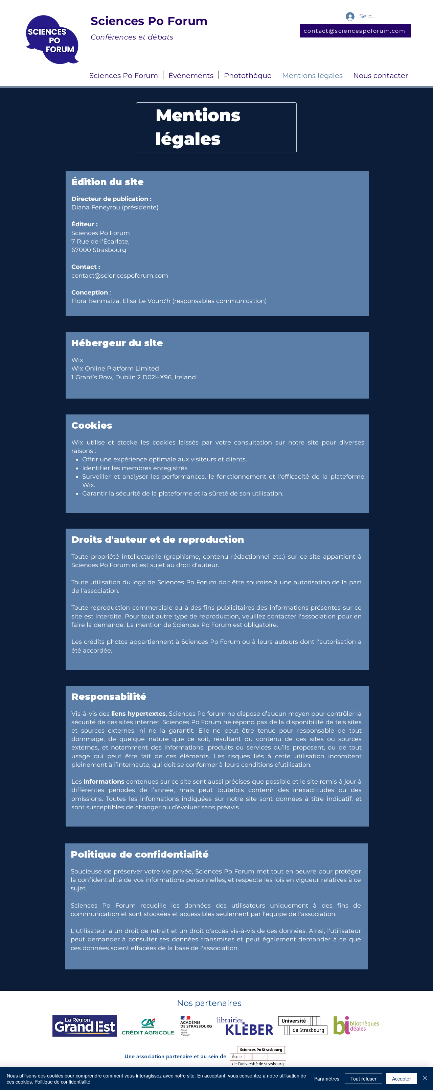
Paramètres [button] (326, 1078)
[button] (123, 75)
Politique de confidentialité (62, 1081)
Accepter (401, 1078)
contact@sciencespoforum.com (119, 275)
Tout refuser (363, 1078)
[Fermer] (425, 1078)
